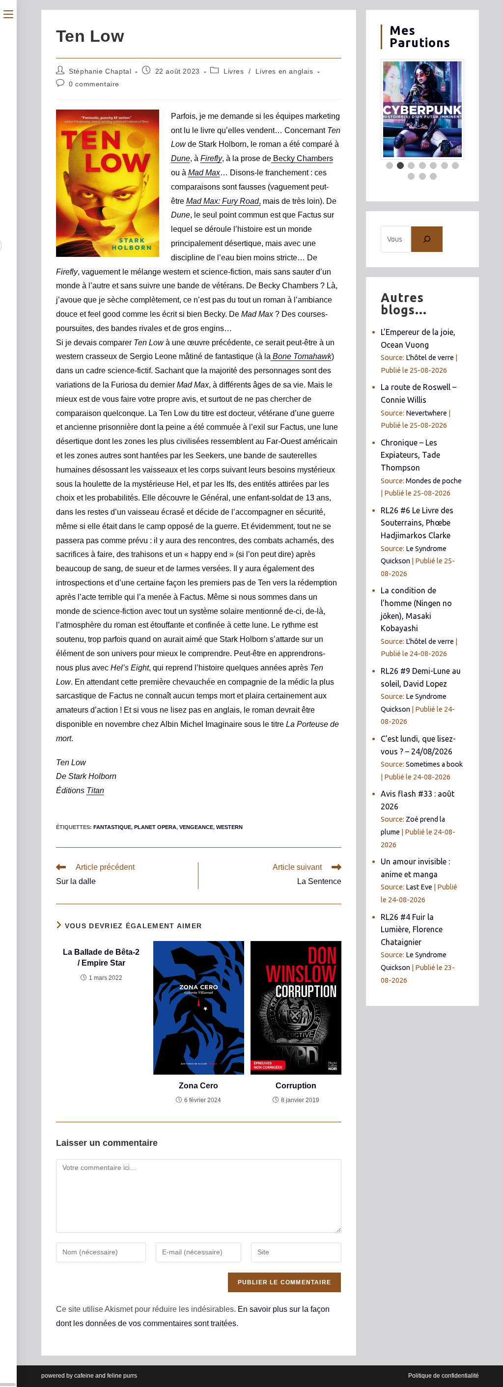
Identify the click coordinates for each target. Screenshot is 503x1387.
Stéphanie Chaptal (100, 71)
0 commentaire (94, 84)
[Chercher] (427, 239)
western (229, 827)
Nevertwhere (426, 413)
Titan (95, 790)
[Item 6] (444, 165)
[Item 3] (411, 165)
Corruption (296, 1086)
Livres (234, 71)
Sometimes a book (434, 764)
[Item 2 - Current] (400, 165)
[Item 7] (455, 165)
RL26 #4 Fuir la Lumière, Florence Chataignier (412, 929)
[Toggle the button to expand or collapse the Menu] (8, 13)
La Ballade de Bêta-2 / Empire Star (101, 957)
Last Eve (419, 887)
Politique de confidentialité (443, 1375)
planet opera (155, 827)
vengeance (196, 827)
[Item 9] (422, 176)
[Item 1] (389, 165)
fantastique (112, 827)
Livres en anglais (284, 71)
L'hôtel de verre (430, 357)
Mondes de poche (434, 481)
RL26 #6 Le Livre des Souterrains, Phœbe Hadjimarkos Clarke (417, 523)
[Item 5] (433, 165)
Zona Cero (198, 1086)
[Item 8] (411, 176)
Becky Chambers (302, 158)
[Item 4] (422, 165)
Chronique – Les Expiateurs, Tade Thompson (410, 455)
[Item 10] (433, 176)
